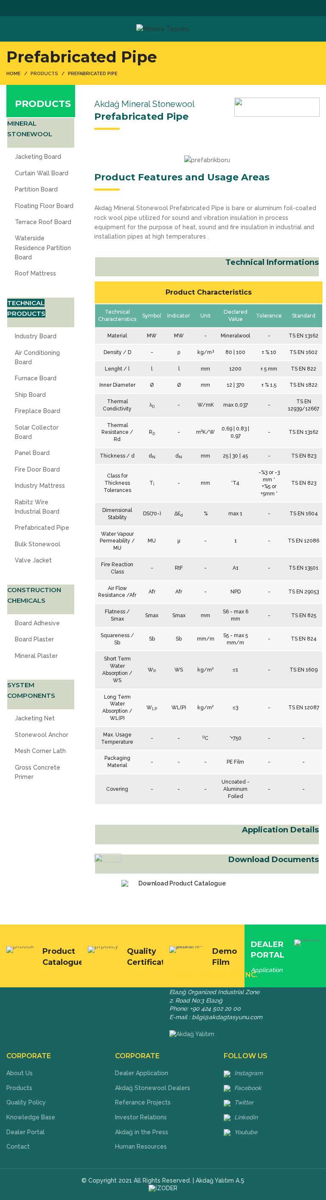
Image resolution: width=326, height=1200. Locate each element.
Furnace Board (35, 378)
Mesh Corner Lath (40, 751)
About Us (19, 1073)
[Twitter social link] (153, 8)
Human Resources (141, 1146)
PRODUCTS (44, 73)
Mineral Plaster (36, 655)
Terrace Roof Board (43, 222)
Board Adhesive (37, 623)
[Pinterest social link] (163, 8)
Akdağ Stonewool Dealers (152, 1088)
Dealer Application (141, 1073)
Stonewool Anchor (41, 734)
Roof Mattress (35, 273)
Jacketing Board (38, 156)
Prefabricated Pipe (42, 527)
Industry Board (35, 336)
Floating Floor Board (44, 205)
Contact (18, 1146)
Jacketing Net (35, 718)
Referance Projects (143, 1102)
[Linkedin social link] (173, 8)
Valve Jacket (33, 560)
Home (13, 73)
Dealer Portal (25, 1132)
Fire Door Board (37, 469)
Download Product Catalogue (182, 883)
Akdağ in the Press (141, 1132)
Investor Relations (141, 1117)
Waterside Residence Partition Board (43, 248)
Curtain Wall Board (41, 173)
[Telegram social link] (183, 8)
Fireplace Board (37, 410)
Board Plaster (34, 639)
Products (19, 1088)
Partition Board (36, 189)
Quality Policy (26, 1102)
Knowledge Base (30, 1117)
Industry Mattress (40, 485)
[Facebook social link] (144, 8)
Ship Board (30, 394)
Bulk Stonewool (37, 544)
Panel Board (32, 453)
